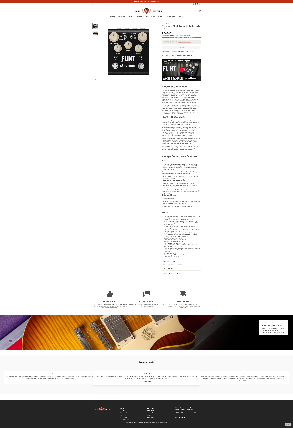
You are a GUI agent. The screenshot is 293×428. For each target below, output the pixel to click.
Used (180, 16)
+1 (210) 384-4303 (184, 42)
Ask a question (169, 261)
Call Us (112, 16)
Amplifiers (149, 415)
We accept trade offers (173, 265)
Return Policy (123, 417)
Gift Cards (105, 4)
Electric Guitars (151, 408)
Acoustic (140, 16)
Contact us (112, 4)
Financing (122, 410)
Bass (147, 16)
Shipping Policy (170, 268)
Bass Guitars (150, 410)
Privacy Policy (123, 415)
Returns (118, 4)
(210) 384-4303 (96, 4)
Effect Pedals (150, 417)
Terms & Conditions (127, 4)
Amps (153, 16)
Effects (161, 16)
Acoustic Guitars (151, 412)
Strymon (165, 23)
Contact (122, 408)
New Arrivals (121, 16)
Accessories (171, 16)
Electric (130, 16)
